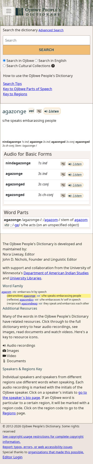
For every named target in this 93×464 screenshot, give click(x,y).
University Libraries (25, 278)
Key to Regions (15, 94)
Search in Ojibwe (20, 60)
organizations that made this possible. (56, 452)
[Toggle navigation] (9, 11)
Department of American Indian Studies (56, 273)
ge (17, 225)
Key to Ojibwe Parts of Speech (27, 88)
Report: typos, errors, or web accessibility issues (37, 447)
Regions (9, 413)
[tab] (46, 154)
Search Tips (12, 83)
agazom (51, 219)
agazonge (29, 296)
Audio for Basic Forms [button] (28, 154)
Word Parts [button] (16, 212)
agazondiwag (29, 303)
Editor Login (12, 457)
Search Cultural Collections (28, 65)
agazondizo (27, 299)
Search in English (52, 60)
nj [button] (39, 111)
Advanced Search (51, 30)
